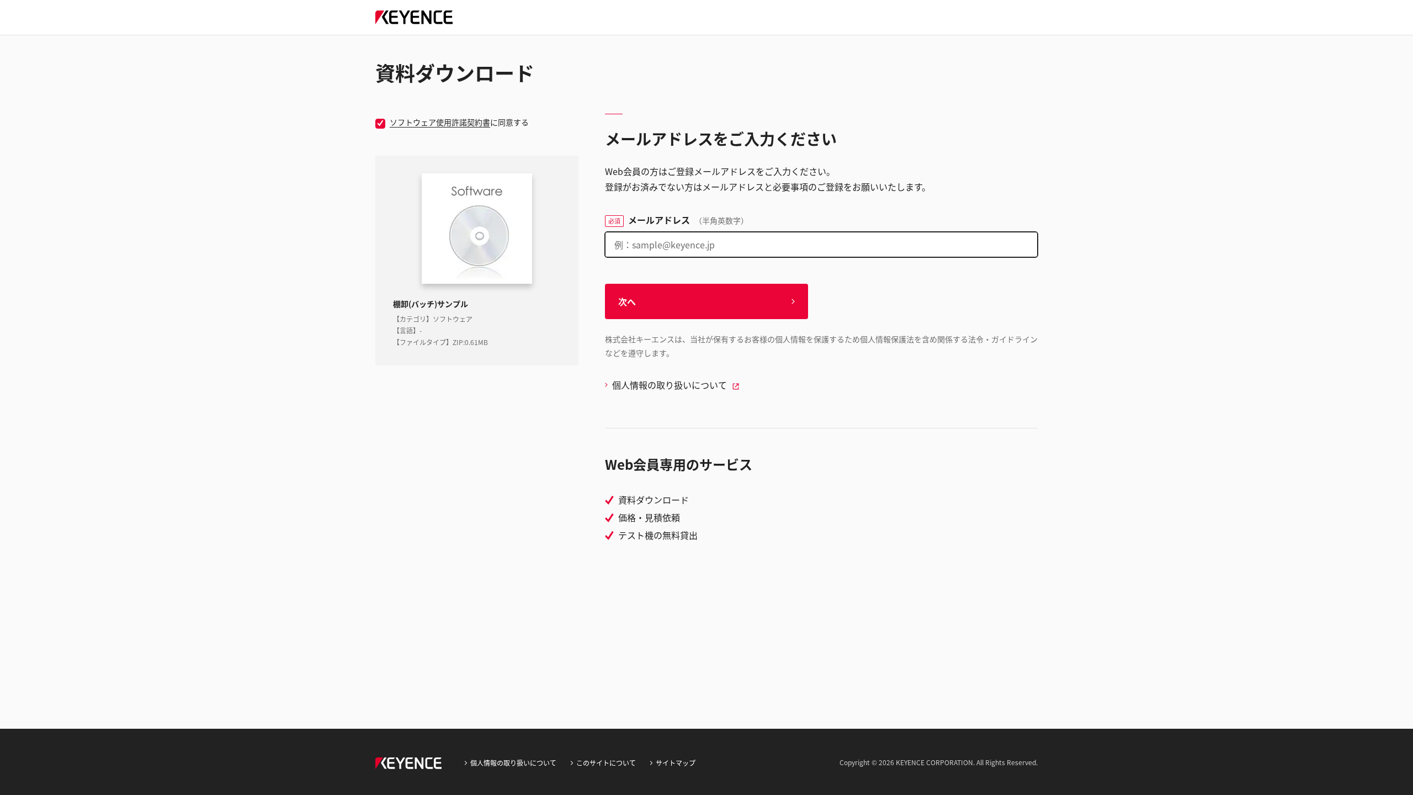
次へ (627, 301)
